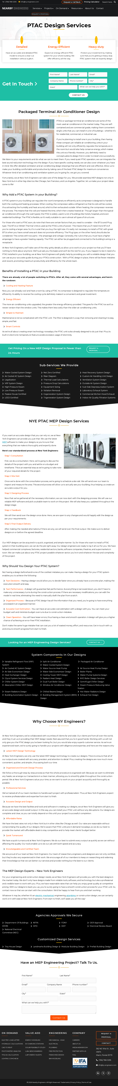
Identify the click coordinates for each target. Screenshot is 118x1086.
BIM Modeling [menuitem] (55, 1058)
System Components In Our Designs (59, 654)
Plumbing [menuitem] (53, 1047)
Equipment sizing (52, 387)
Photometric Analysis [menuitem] (11, 1051)
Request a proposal (94, 349)
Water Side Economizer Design (57, 672)
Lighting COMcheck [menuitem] (10, 1058)
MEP (4, 442)
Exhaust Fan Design (89, 695)
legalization (10, 380)
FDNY (64, 923)
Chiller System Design (15, 682)
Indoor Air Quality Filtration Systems (98, 398)
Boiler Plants (86, 672)
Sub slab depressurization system (98, 387)
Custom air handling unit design (97, 376)
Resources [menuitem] (76, 8)
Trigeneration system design (57, 398)
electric (38, 895)
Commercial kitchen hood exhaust (98, 394)
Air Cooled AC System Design (18, 376)
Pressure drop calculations (56, 383)
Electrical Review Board (101, 926)
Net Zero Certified (52, 373)
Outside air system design (94, 383)
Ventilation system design (94, 380)
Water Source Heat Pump (55, 668)
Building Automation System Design (21, 695)
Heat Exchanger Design (16, 675)
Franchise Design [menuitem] (56, 1055)
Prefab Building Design (100, 947)
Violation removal (52, 390)
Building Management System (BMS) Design (58, 696)
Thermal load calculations (56, 380)
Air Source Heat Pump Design (94, 668)
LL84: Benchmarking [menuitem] (33, 1051)
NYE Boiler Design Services (92, 678)
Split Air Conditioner (52, 662)
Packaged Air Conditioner (92, 662)
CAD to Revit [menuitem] (7, 1047)
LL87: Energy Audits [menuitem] (33, 1055)
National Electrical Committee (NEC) (12, 931)
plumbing (71, 895)
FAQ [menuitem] (74, 1055)
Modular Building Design (72, 947)
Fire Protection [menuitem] (56, 1051)
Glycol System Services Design (19, 678)
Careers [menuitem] (76, 1040)
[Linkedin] (98, 1073)
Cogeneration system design (57, 394)
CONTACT (106, 1043)
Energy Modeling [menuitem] (32, 1040)
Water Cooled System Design (18, 373)
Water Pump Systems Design (93, 675)
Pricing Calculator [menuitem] (91, 2)
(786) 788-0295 (104, 1060)
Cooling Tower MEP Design (55, 675)
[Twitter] (103, 1073)
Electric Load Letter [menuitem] (10, 1040)
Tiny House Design (13, 947)
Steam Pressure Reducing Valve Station (94, 686)
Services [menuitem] (36, 8)
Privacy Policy (76, 1082)
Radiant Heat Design (52, 678)
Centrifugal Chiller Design (92, 682)
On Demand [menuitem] (61, 8)
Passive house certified (15, 394)
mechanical (48, 895)
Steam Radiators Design (16, 692)
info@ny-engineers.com (30, 2)
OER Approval (96, 923)
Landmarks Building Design (45, 947)
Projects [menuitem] (48, 8)
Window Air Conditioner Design (57, 685)
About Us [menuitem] (89, 8)
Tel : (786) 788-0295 (9, 2)
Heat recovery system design (96, 373)
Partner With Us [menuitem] (79, 1051)
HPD (35, 926)
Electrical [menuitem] (53, 1044)
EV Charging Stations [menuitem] (34, 1044)
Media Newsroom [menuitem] (80, 1047)
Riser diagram (50, 376)
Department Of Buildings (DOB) (15, 924)
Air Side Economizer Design (17, 672)
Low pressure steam (14, 390)
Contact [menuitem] (100, 8)
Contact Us (95, 642)
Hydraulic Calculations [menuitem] (12, 1044)
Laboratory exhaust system (95, 390)
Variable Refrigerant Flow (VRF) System (18, 663)
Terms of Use (86, 1082)
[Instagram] (108, 1073)
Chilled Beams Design (53, 692)
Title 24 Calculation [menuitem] (10, 1055)
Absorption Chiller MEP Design (19, 685)
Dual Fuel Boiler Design (54, 682)
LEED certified (11, 398)
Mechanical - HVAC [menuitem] (57, 1040)
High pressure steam (14, 387)
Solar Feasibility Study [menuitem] (35, 1047)
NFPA (35, 923)
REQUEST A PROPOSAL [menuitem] (40, 14)
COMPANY (78, 1033)
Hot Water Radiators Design (93, 692)
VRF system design (14, 383)
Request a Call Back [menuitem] (72, 2)
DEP (63, 926)
